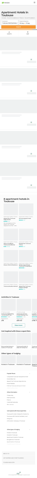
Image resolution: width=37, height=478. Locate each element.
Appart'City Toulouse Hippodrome (9, 219)
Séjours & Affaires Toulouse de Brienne (9, 244)
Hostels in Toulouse (24, 364)
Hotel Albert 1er (11, 379)
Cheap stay (10, 395)
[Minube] (6, 2)
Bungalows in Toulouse (13, 439)
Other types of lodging (13, 429)
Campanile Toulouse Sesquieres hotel (17, 376)
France (9, 400)
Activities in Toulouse (10, 297)
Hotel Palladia (11, 383)
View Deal (32, 61)
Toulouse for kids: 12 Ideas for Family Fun (22, 347)
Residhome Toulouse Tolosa (25, 244)
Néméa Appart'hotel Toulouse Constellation (25, 265)
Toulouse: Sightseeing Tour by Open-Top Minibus (7, 314)
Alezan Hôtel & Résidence (11, 265)
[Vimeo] (20, 468)
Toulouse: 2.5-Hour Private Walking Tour (22, 314)
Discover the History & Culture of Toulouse (7, 347)
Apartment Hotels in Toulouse (15, 437)
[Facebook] (16, 468)
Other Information (12, 392)
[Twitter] (18, 468)
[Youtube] (22, 468)
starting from (4, 318)
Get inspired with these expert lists (16, 411)
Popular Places (11, 373)
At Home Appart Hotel (25, 218)
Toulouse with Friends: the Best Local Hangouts (17, 417)
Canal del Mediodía (12, 402)
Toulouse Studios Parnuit (11, 286)
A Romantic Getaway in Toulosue (16, 421)
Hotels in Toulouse (8, 364)
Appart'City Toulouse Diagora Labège (25, 287)
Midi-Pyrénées (11, 397)
